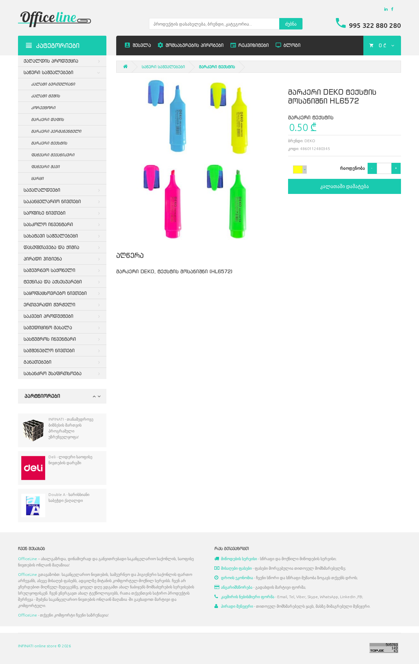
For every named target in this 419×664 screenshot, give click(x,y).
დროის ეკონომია (237, 578)
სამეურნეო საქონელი (49, 270)
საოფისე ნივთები (44, 213)
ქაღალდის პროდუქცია (51, 61)
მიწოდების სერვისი (239, 559)
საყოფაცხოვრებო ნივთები (55, 293)
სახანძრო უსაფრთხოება (53, 373)
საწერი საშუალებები (48, 72)
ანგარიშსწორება (236, 587)
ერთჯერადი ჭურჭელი (49, 304)
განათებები (37, 362)
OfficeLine (27, 559)
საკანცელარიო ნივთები (52, 201)
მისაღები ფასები (236, 568)
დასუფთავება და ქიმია (51, 247)
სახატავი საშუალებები (51, 235)
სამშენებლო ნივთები (49, 350)
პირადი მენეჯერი (237, 606)
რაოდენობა (351, 168)
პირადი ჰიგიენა (43, 258)
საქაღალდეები (42, 190)
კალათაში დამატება (344, 186)
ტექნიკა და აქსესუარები (53, 281)
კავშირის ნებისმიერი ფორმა (247, 597)
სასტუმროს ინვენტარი (50, 339)
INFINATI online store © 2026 (44, 646)
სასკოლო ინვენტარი (48, 224)
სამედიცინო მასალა (48, 327)
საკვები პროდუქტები (48, 316)
